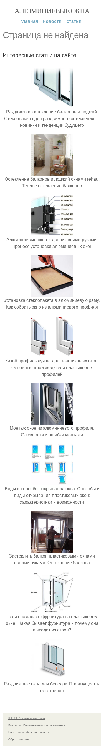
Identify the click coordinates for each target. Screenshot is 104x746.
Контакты (14, 725)
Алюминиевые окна (51, 10)
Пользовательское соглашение (44, 725)
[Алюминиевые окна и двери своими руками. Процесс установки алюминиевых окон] (52, 233)
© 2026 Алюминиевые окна (26, 718)
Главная (29, 21)
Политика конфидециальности (28, 732)
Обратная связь (18, 739)
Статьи (74, 21)
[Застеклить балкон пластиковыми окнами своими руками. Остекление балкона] (52, 549)
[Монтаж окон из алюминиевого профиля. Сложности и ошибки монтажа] (52, 421)
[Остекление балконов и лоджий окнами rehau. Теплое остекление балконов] (52, 172)
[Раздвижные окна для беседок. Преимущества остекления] (52, 677)
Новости (52, 21)
